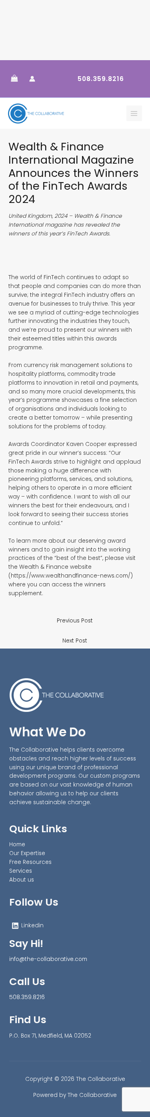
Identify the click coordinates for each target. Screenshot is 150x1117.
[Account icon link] (32, 79)
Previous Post (75, 620)
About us (21, 880)
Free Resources (30, 862)
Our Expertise (27, 853)
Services (20, 871)
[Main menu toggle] (134, 113)
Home (17, 844)
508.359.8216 (27, 997)
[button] (101, 78)
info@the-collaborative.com (48, 959)
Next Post (74, 641)
